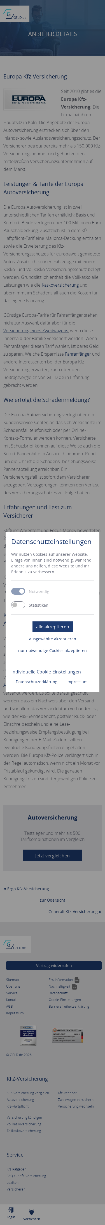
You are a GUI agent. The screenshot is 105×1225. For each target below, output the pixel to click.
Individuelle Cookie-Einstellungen (46, 672)
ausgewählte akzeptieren (52, 638)
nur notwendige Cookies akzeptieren (52, 650)
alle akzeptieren (52, 627)
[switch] (18, 604)
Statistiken (38, 605)
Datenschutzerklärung (36, 681)
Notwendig (39, 591)
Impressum (77, 681)
